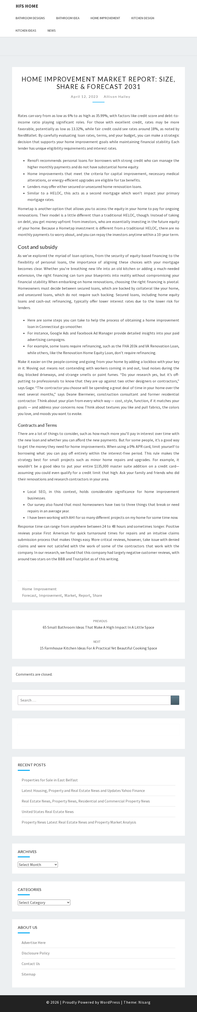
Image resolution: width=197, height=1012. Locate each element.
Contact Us (31, 963)
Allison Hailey (117, 96)
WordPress (110, 1002)
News (52, 30)
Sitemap (29, 974)
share (97, 595)
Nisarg (144, 1002)
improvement (50, 595)
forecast (29, 595)
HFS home (27, 6)
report (84, 595)
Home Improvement (105, 18)
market (70, 595)
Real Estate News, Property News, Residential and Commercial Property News (86, 801)
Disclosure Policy (35, 953)
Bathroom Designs (30, 18)
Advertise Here (34, 942)
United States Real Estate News (48, 811)
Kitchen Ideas (26, 30)
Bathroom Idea (68, 18)
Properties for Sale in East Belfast (50, 780)
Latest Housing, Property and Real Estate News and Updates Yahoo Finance (83, 790)
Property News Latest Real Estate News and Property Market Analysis (79, 822)
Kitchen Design (142, 18)
